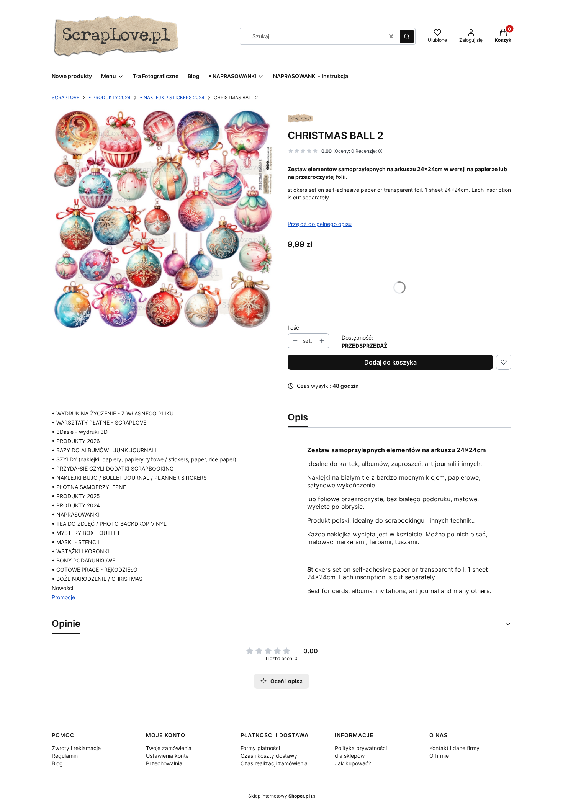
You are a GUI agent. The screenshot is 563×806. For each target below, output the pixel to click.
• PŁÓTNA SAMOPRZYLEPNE (89, 487)
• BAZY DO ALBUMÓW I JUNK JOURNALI (104, 450)
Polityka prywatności (361, 748)
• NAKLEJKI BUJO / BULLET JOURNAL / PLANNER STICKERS (129, 477)
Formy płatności (260, 748)
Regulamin (65, 755)
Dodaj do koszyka (390, 362)
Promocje (63, 597)
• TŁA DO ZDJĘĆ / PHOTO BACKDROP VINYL (109, 523)
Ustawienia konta (167, 755)
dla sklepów (350, 755)
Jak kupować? (353, 763)
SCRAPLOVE (65, 97)
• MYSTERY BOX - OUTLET (86, 533)
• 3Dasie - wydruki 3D (80, 431)
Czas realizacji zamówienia (274, 763)
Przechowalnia (164, 763)
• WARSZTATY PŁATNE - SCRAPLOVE (99, 422)
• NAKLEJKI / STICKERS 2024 (172, 97)
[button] (407, 36)
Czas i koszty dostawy (269, 755)
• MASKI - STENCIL (76, 542)
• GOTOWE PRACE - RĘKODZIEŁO (94, 569)
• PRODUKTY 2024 (109, 97)
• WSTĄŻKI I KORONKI (80, 551)
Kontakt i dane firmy (454, 748)
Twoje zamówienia (168, 748)
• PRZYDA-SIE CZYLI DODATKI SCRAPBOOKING (112, 468)
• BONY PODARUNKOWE (83, 560)
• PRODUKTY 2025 (76, 496)
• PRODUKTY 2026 (76, 441)
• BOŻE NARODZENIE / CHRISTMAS (97, 578)
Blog (57, 763)
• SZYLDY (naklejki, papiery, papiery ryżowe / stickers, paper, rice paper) (144, 459)
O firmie (439, 755)
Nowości (62, 588)
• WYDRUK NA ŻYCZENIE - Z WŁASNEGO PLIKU (112, 413)
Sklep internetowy (279, 796)
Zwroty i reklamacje (76, 748)
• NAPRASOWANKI (75, 514)
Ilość (293, 327)
